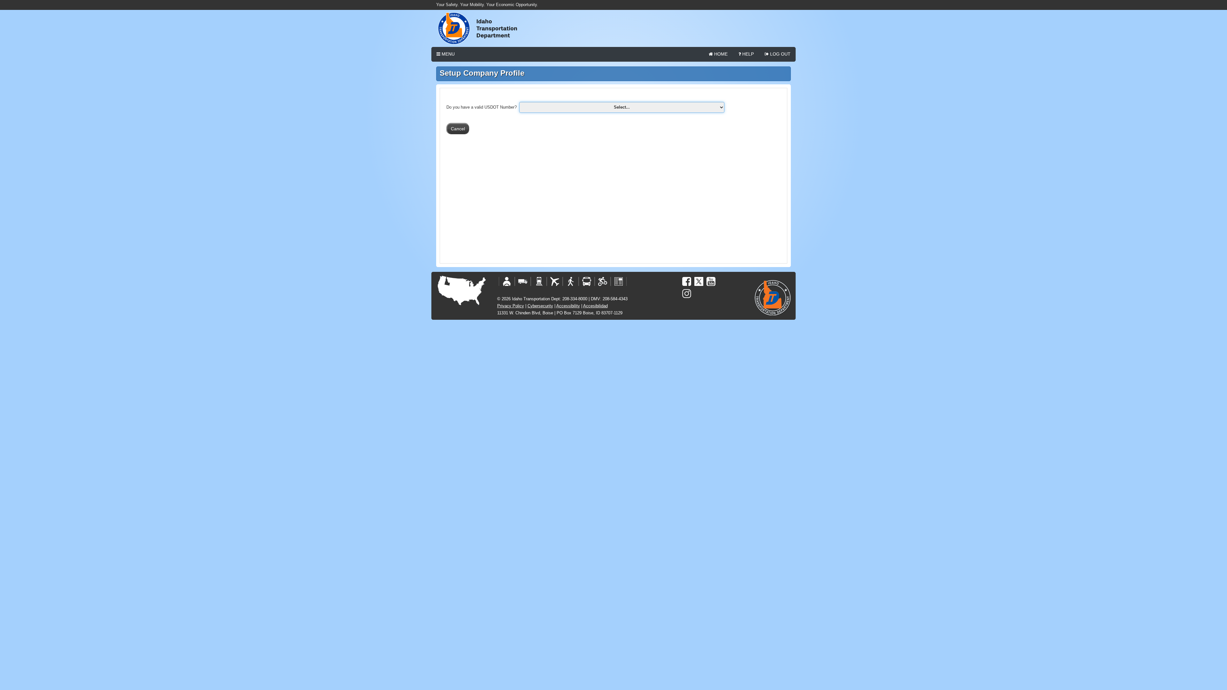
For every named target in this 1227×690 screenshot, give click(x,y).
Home (720, 54)
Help (747, 54)
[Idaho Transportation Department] (613, 28)
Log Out (780, 54)
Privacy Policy (510, 305)
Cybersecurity (540, 305)
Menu (447, 54)
